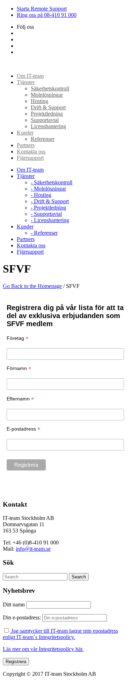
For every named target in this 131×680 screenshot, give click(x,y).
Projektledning (47, 114)
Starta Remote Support (42, 9)
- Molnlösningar (48, 189)
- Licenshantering (50, 220)
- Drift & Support (50, 201)
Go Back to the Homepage (32, 286)
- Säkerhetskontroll (51, 182)
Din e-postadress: (22, 617)
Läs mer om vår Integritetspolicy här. (43, 649)
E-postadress (23, 429)
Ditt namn (14, 604)
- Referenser (44, 233)
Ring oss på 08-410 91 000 (47, 15)
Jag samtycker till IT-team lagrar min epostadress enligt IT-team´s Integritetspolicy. (60, 634)
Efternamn (20, 399)
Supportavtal (45, 120)
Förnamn (19, 368)
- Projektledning (48, 208)
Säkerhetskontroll (50, 88)
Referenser (42, 139)
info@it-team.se (33, 549)
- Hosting (41, 195)
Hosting (39, 101)
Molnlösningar (47, 95)
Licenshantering (48, 126)
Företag (17, 338)
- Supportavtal (46, 214)
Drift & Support (48, 107)
